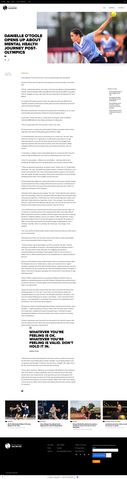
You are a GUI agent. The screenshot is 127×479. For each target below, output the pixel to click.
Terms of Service (80, 445)
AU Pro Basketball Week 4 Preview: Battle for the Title (115, 93)
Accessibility (79, 451)
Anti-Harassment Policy (64, 451)
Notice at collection (54, 477)
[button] (124, 2)
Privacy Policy (80, 448)
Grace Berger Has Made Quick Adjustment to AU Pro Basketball (115, 99)
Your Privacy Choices (68, 477)
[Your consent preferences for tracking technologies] (2, 476)
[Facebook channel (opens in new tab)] (80, 454)
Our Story (51, 445)
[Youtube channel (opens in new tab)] (88, 454)
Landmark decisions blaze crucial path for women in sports (115, 112)
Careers (50, 451)
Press (49, 448)
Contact (59, 448)
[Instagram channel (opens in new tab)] (76, 454)
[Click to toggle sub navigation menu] (106, 7)
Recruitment (60, 445)
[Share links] (5, 60)
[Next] (120, 409)
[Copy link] (8, 60)
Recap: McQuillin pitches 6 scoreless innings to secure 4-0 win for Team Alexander (115, 106)
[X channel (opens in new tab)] (84, 454)
